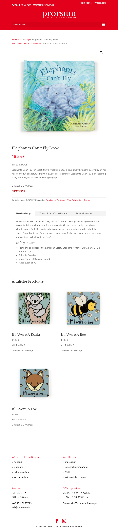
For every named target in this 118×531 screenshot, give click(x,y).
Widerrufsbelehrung (75, 477)
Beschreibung (23, 213)
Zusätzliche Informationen (53, 213)
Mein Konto (86, 3)
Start (14, 43)
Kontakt (18, 462)
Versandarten (21, 477)
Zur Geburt (36, 43)
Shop (27, 39)
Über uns (18, 467)
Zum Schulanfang (75, 200)
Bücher (87, 200)
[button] (101, 52)
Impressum (70, 462)
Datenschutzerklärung (76, 467)
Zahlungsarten (21, 472)
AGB (67, 472)
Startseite (17, 39)
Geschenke (23, 43)
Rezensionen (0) (84, 213)
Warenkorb (100, 3)
